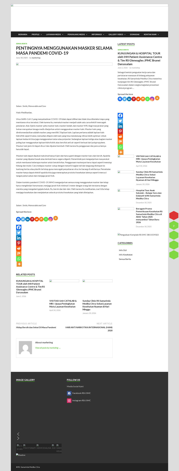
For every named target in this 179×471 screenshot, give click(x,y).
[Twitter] (23, 219)
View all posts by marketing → (48, 347)
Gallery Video (116, 34)
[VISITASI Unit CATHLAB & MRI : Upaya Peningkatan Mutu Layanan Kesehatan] (64, 281)
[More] (56, 219)
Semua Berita (21, 43)
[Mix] (41, 219)
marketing (36, 58)
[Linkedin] (27, 219)
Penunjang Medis (76, 34)
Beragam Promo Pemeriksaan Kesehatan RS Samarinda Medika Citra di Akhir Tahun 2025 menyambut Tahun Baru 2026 (149, 215)
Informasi (97, 34)
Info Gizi (123, 250)
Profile (35, 34)
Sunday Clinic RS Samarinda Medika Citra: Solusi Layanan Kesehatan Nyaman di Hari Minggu (97, 305)
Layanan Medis (53, 34)
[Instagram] (50, 219)
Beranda (22, 34)
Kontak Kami (150, 34)
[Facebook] (18, 219)
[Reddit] (36, 219)
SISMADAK (134, 34)
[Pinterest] (32, 219)
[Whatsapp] (46, 219)
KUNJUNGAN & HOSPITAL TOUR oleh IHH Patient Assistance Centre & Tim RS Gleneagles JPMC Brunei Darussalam (30, 287)
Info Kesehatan (125, 254)
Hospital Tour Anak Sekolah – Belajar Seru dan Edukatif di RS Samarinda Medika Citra (149, 194)
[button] (39, 434)
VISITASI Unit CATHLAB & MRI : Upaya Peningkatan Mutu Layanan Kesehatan (63, 303)
